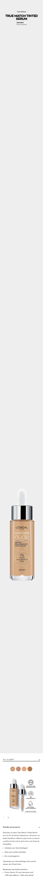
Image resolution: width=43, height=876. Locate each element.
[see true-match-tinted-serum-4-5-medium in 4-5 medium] (24, 769)
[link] (21, 23)
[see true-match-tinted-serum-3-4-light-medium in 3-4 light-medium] (18, 769)
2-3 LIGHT (9, 759)
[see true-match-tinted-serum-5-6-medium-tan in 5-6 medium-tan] (29, 769)
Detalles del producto (11, 827)
